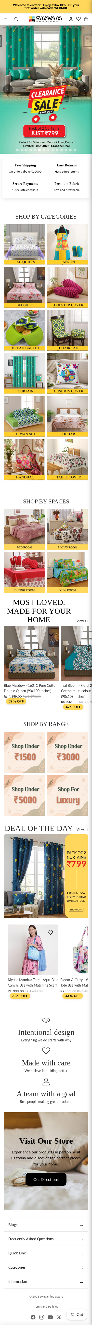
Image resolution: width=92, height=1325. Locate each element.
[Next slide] (83, 667)
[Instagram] (42, 1317)
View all (82, 621)
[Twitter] (59, 1317)
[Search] (16, 19)
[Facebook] (33, 1317)
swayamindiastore (51, 1296)
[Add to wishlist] (51, 634)
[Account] (71, 19)
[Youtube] (50, 1317)
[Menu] (5, 19)
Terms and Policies (46, 1306)
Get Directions (46, 1179)
